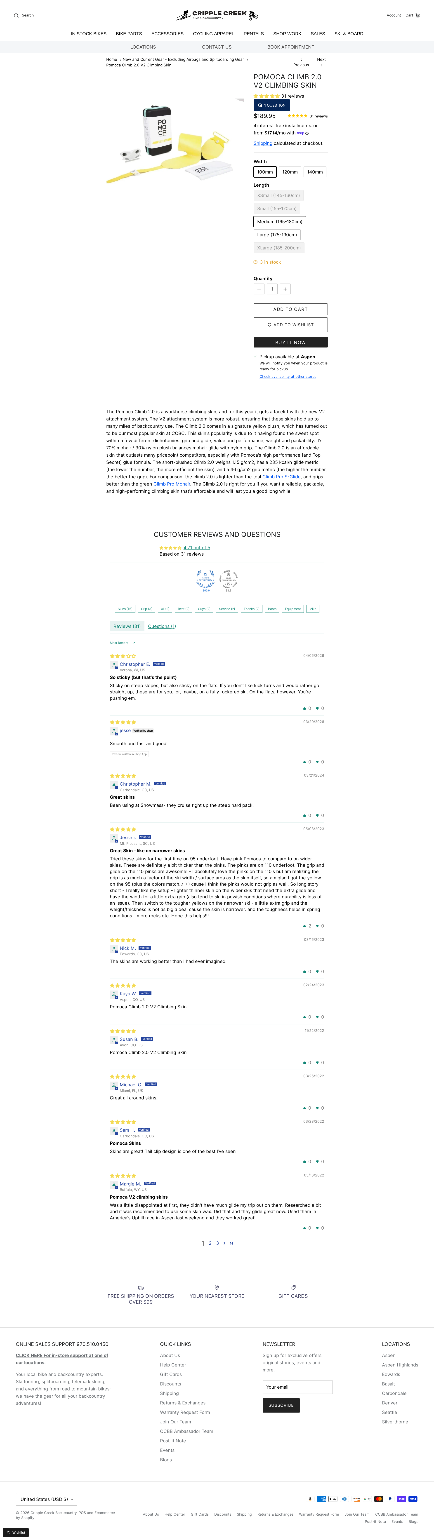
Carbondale (394, 1393)
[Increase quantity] (285, 289)
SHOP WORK (287, 33)
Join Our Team (175, 1422)
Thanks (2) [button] (251, 609)
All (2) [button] (165, 609)
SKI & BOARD (349, 33)
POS (82, 1512)
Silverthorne (395, 1422)
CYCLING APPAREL (213, 33)
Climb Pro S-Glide (281, 476)
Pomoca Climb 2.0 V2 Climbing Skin (138, 65)
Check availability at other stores (287, 376)
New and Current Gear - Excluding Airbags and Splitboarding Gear (183, 59)
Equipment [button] (293, 609)
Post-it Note (173, 1441)
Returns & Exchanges (182, 1403)
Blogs (166, 1460)
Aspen (389, 1355)
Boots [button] (272, 609)
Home (111, 59)
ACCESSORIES (167, 33)
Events (167, 1450)
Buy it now (290, 342)
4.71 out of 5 (197, 547)
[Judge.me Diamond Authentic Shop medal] (205, 579)
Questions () (162, 626)
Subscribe (281, 1405)
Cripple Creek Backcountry (54, 1512)
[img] (123, 656)
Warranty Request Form (185, 1412)
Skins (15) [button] (125, 609)
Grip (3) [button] (146, 609)
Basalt (388, 1384)
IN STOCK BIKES (88, 33)
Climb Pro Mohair (171, 484)
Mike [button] (312, 609)
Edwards (391, 1374)
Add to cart (290, 309)
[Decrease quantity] (259, 289)
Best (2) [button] (183, 609)
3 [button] (217, 1243)
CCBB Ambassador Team (186, 1431)
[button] (267, 96)
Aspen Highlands (400, 1365)
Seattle (389, 1412)
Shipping (263, 143)
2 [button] (210, 1243)
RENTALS (254, 33)
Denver (389, 1403)
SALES (318, 33)
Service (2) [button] (227, 609)
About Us (170, 1355)
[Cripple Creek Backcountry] (217, 15)
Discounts (170, 1384)
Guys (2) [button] (204, 609)
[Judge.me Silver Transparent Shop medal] (228, 579)
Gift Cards (171, 1374)
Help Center (173, 1365)
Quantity (263, 278)
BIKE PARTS (129, 33)
